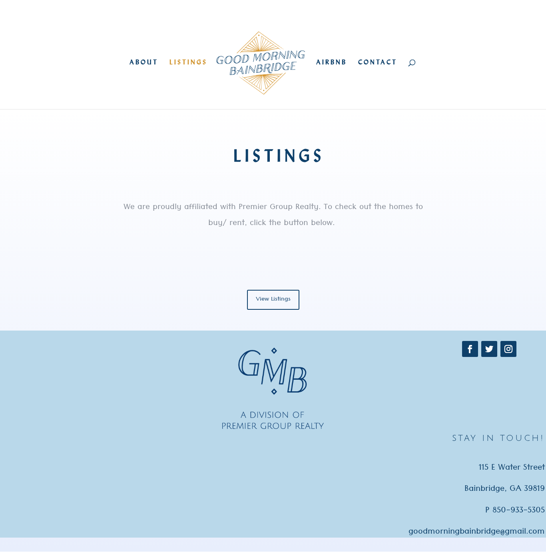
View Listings (273, 299)
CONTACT (377, 62)
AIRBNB (331, 62)
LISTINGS (188, 62)
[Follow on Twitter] (489, 349)
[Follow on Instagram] (508, 349)
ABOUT (144, 62)
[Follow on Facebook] (470, 349)
